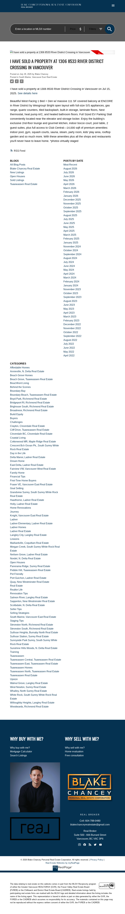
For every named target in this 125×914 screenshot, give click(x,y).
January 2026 (70, 196)
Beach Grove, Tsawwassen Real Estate (31, 379)
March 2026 (69, 188)
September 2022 (72, 336)
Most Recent (70, 164)
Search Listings (18, 755)
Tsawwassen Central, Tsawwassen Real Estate (35, 659)
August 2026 (70, 168)
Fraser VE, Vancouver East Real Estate (31, 484)
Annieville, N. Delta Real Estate (27, 371)
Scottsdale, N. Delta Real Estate (27, 605)
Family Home (17, 472)
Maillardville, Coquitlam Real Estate (29, 543)
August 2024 (70, 258)
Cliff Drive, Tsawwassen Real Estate (29, 430)
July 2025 (68, 219)
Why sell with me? (75, 747)
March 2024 (69, 277)
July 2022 (68, 344)
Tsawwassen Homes (21, 667)
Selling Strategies (19, 613)
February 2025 (71, 238)
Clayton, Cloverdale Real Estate (27, 426)
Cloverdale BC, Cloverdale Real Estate (31, 433)
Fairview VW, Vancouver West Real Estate (33, 469)
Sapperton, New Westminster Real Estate (32, 601)
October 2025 (70, 207)
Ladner (14, 519)
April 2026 (69, 184)
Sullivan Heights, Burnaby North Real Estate (34, 632)
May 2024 (68, 270)
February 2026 (71, 192)
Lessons (14, 539)
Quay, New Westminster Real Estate (29, 582)
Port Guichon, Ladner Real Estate (28, 578)
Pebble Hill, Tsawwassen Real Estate (30, 570)
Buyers (14, 418)
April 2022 (69, 355)
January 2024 (70, 285)
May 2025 (68, 227)
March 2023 (69, 316)
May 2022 (68, 351)
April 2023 (69, 312)
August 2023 (70, 301)
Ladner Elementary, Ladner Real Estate (31, 523)
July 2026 (68, 172)
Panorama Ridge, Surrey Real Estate (30, 566)
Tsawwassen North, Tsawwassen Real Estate (34, 671)
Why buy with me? (20, 747)
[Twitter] (95, 844)
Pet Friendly (16, 574)
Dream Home (17, 461)
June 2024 (69, 266)
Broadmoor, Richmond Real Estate (29, 410)
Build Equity (16, 414)
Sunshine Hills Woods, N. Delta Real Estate (33, 648)
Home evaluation (74, 751)
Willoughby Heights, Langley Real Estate (32, 702)
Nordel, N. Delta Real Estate (25, 558)
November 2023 (72, 289)
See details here (28, 93)
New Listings (17, 172)
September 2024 (72, 254)
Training (14, 652)
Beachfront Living (19, 383)
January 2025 (70, 242)
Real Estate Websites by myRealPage (62, 863)
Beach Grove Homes (21, 375)
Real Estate (16, 585)
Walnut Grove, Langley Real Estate (29, 683)
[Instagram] (79, 844)
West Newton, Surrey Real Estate (28, 687)
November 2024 (72, 246)
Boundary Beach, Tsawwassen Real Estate (33, 395)
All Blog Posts (17, 164)
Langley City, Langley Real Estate (28, 535)
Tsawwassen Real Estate (23, 184)
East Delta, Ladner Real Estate (26, 465)
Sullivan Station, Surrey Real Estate (29, 636)
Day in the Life (18, 453)
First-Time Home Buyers (23, 480)
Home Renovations (20, 507)
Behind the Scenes (20, 387)
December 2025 (72, 199)
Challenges (16, 422)
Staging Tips (17, 620)
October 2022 (70, 332)
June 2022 (69, 347)
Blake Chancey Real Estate (25, 168)
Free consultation (74, 755)
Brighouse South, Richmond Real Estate (32, 406)
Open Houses (17, 176)
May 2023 (68, 309)
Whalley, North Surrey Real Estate (28, 691)
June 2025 (69, 223)
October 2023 (70, 293)
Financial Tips (17, 476)
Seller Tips (16, 609)
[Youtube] (100, 844)
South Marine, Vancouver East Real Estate (38, 77)
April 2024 (69, 273)
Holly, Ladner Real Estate (24, 504)
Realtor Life (16, 589)
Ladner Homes (18, 527)
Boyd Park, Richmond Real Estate (28, 398)
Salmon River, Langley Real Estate (29, 597)
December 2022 (72, 324)
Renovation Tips (19, 593)
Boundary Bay (17, 391)
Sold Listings (17, 180)
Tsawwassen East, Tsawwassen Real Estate (34, 663)
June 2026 (69, 176)
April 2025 (69, 231)
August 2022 (70, 340)
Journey (14, 511)
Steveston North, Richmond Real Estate (31, 624)
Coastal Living (18, 437)
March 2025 (69, 235)
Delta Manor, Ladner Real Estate (27, 457)
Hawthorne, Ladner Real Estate (27, 500)
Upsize (14, 679)
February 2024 (71, 281)
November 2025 (72, 203)
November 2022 (72, 328)
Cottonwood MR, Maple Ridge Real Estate (33, 441)
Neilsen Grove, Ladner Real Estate (29, 554)
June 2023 (69, 305)
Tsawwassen (17, 656)
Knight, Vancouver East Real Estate (29, 515)
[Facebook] (85, 844)
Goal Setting (16, 488)
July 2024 (68, 262)
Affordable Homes (20, 367)
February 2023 (71, 320)
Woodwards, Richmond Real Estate (29, 706)
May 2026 (68, 180)
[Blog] (90, 844)
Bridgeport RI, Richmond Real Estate (30, 402)
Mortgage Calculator (21, 751)
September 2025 (72, 211)
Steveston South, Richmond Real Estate (32, 628)
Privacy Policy (96, 860)
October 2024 (70, 250)
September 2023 (72, 297)
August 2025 (70, 215)
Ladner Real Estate (20, 531)
